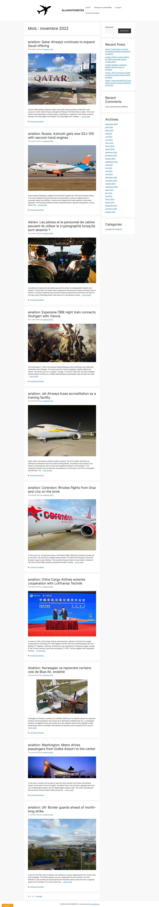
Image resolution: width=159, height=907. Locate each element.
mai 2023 (108, 196)
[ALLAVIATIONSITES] (44, 10)
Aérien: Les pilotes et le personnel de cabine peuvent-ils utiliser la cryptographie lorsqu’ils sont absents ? (61, 226)
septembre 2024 (111, 162)
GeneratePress (94, 904)
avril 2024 (109, 174)
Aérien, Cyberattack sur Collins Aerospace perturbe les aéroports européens (117, 51)
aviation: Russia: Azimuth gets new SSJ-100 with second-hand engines (61, 135)
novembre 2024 (111, 155)
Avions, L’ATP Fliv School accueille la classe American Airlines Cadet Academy (117, 75)
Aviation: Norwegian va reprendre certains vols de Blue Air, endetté (59, 670)
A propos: (118, 7)
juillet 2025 (109, 130)
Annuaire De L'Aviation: (37, 121)
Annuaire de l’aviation (93, 13)
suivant (38, 896)
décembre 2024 (111, 152)
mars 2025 (109, 143)
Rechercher (109, 27)
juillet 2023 (109, 190)
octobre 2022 (110, 212)
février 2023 (109, 199)
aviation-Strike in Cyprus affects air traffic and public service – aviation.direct (117, 59)
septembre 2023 (111, 187)
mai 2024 (108, 171)
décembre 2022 (111, 206)
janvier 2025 (109, 149)
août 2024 (109, 165)
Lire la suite (85, 116)
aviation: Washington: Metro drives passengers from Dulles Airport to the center (61, 747)
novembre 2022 (111, 209)
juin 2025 (108, 134)
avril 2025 (109, 140)
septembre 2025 (111, 124)
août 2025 (109, 127)
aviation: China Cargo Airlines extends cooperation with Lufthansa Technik (56, 581)
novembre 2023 (111, 181)
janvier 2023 (109, 202)
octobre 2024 (110, 159)
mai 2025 (108, 137)
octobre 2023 (110, 184)
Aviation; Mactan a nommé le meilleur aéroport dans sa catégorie (116, 67)
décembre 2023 (111, 177)
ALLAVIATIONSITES (73, 10)
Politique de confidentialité (103, 7)
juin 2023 (108, 193)
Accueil (88, 7)
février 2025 (109, 146)
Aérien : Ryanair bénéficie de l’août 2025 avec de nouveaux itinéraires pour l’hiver (118, 83)
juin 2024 (108, 168)
